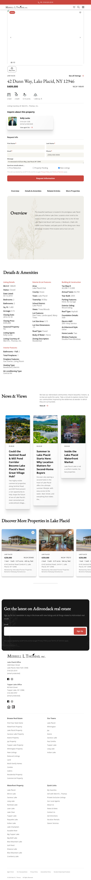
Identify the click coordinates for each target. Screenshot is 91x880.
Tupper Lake (51, 745)
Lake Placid (51, 723)
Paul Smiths (51, 741)
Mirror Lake (11, 794)
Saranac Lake (52, 738)
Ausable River (12, 831)
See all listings (75, 76)
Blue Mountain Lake (14, 842)
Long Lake (50, 749)
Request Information (45, 178)
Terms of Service (58, 172)
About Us (50, 805)
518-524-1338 (25, 121)
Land (9, 760)
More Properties (73, 191)
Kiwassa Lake (12, 849)
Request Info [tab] (12, 137)
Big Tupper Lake (13, 834)
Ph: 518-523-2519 (46, 2)
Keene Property (13, 738)
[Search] (78, 7)
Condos (10, 767)
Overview (15, 191)
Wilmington (51, 727)
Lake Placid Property (14, 730)
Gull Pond (10, 845)
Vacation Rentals (53, 819)
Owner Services (53, 823)
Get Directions (52, 816)
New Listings (65, 168)
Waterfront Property (14, 727)
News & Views (52, 808)
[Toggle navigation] (83, 6)
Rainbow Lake (12, 805)
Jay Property (11, 741)
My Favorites (51, 790)
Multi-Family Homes (14, 763)
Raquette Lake (12, 819)
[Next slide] (80, 37)
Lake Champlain (13, 827)
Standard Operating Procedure (62, 872)
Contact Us (51, 812)
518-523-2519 (12, 670)
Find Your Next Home (15, 723)
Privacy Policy (45, 172)
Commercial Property (15, 778)
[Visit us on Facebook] (8, 678)
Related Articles (53, 191)
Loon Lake (11, 808)
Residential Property (14, 774)
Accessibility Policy (46, 872)
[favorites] (74, 7)
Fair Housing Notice (22, 872)
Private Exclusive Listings (56, 797)
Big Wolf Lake (12, 838)
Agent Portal (10, 872)
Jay (48, 730)
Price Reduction (15, 168)
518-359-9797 (12, 693)
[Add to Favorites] (80, 12)
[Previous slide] (10, 37)
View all (42, 406)
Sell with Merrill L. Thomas (57, 794)
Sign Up (80, 631)
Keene (49, 734)
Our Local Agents (53, 801)
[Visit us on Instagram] (12, 678)
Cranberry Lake (13, 856)
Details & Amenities (33, 191)
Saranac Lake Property (15, 734)
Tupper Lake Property (15, 745)
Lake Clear (11, 812)
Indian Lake (51, 752)
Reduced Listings (13, 756)
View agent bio (25, 127)
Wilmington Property (15, 749)
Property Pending (41, 168)
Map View (12, 70)
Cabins (9, 771)
